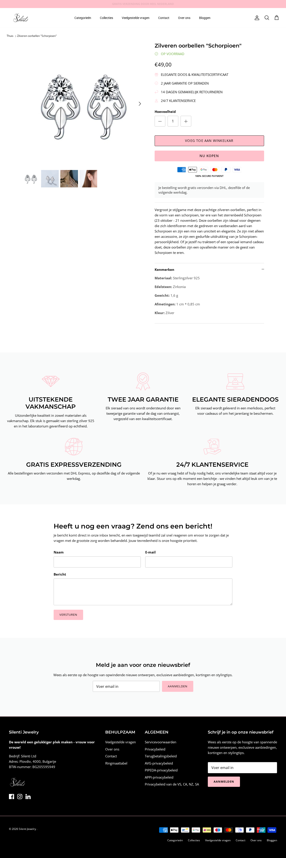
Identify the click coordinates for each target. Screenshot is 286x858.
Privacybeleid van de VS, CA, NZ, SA (172, 784)
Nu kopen (209, 155)
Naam (59, 552)
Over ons (184, 18)
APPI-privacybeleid (159, 777)
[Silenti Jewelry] (21, 17)
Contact (163, 18)
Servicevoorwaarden (160, 742)
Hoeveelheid (165, 111)
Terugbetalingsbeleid (161, 756)
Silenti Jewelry (28, 829)
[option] (83, 104)
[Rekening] (256, 18)
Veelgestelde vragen (135, 18)
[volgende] (140, 104)
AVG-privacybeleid (159, 763)
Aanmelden (177, 686)
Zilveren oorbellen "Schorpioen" (37, 36)
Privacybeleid (155, 749)
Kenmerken (164, 269)
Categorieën (82, 18)
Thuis (10, 36)
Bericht (60, 574)
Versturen (68, 615)
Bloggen (204, 18)
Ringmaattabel (116, 763)
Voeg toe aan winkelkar (209, 140)
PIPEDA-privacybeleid (161, 770)
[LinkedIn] (28, 796)
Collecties (106, 18)
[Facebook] (11, 796)
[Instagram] (19, 796)
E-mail (150, 552)
